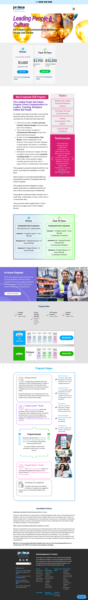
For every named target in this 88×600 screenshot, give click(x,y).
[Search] (30, 563)
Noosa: (18, 585)
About (38, 569)
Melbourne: (19, 570)
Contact (57, 592)
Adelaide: (18, 576)
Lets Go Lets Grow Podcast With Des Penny (67, 576)
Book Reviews (66, 587)
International (48, 587)
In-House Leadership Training (47, 581)
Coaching (39, 592)
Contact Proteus (13, 293)
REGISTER (23, 71)
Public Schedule (49, 572)
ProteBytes (66, 589)
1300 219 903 (45, 2)
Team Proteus (39, 578)
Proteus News (66, 573)
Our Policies (57, 595)
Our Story (38, 576)
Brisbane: (19, 580)
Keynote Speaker (49, 578)
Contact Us (57, 594)
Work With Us (39, 579)
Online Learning (49, 576)
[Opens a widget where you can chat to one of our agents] (81, 597)
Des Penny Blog (67, 582)
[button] (60, 175)
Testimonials (39, 581)
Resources (66, 569)
